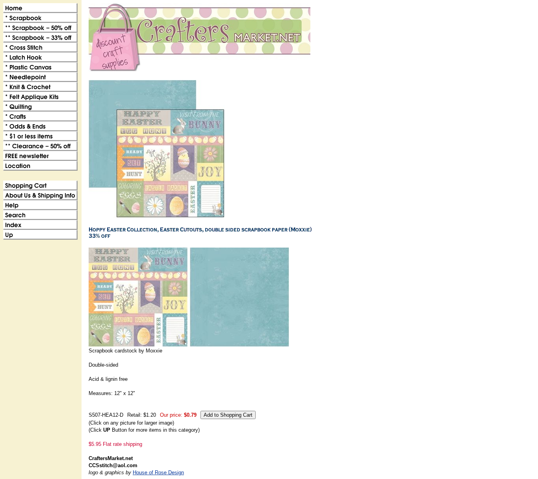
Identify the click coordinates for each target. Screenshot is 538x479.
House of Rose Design (158, 472)
